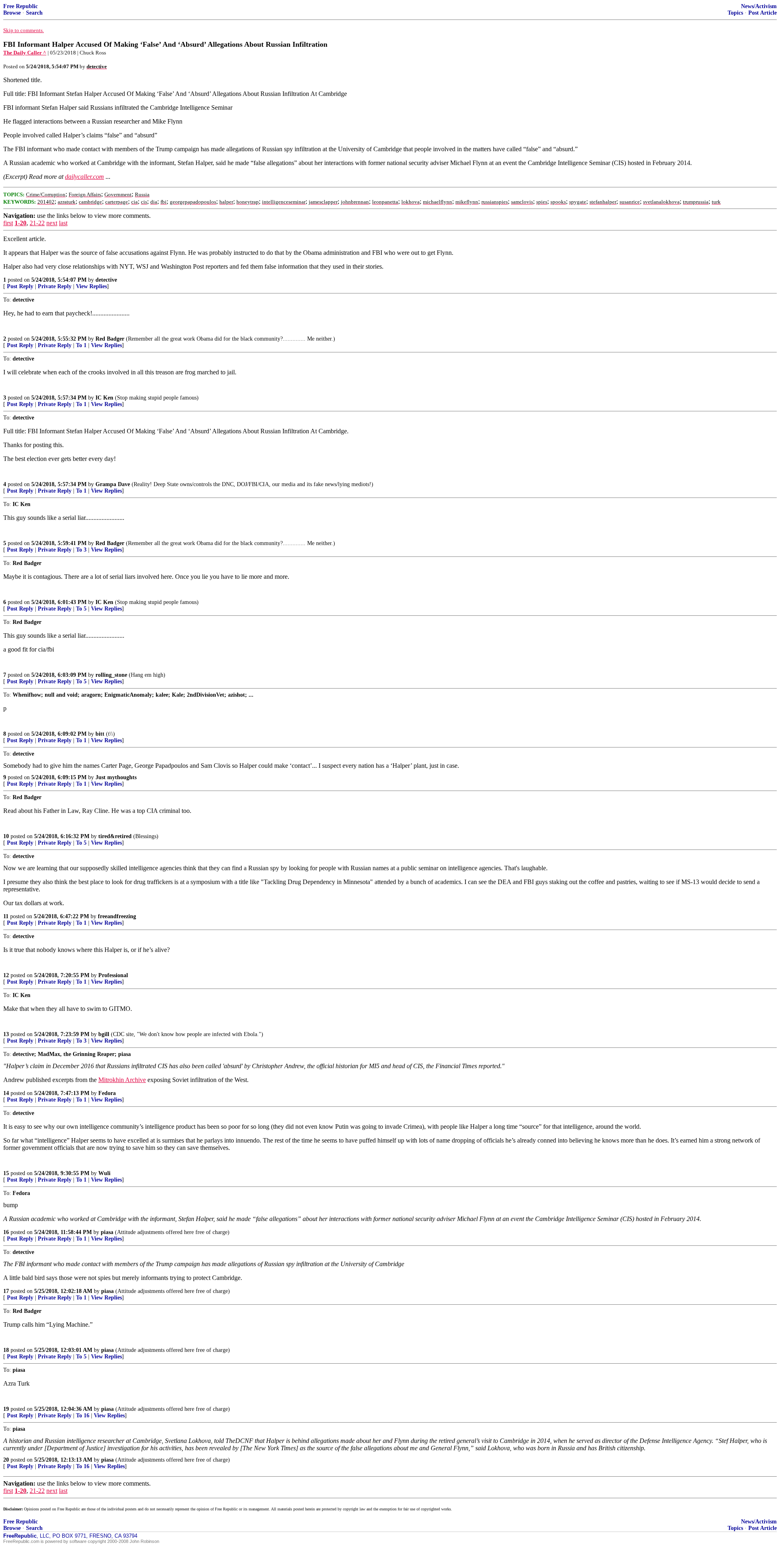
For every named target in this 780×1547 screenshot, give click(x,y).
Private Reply (55, 286)
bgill (103, 1034)
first (8, 222)
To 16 (82, 1415)
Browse (12, 13)
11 (6, 916)
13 (6, 1034)
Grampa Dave (112, 484)
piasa (107, 1232)
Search (34, 13)
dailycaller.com (84, 176)
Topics (735, 13)
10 (6, 836)
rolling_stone (111, 675)
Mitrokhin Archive (122, 1079)
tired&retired (115, 836)
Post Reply (20, 286)
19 (6, 1409)
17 (6, 1291)
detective (106, 280)
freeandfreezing (117, 916)
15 (6, 1173)
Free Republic (20, 6)
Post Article (762, 13)
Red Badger (109, 339)
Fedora (107, 1093)
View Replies (91, 286)
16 (6, 1232)
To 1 (81, 345)
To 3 (81, 550)
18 (6, 1350)
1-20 (20, 222)
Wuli (104, 1173)
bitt (99, 734)
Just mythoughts (115, 777)
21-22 (37, 222)
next (51, 222)
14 (6, 1093)
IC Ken (104, 398)
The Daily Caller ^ (24, 53)
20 (6, 1460)
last (63, 222)
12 (6, 975)
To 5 (81, 609)
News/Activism (759, 6)
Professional (113, 975)
